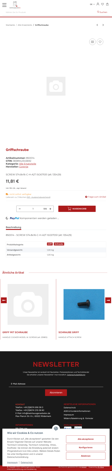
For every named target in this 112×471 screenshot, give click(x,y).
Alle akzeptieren (86, 439)
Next (108, 300)
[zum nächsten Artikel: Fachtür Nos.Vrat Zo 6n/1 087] (103, 25)
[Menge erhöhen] (50, 209)
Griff (50, 244)
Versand (23, 188)
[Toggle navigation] (4, 5)
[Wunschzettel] (102, 4)
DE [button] (91, 4)
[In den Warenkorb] (8, 34)
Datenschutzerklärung (76, 375)
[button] (98, 4)
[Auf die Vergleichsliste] (92, 42)
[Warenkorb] (107, 4)
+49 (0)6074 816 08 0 (33, 407)
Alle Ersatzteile (27, 163)
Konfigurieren (86, 447)
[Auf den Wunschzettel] (100, 42)
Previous (4, 300)
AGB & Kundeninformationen (77, 411)
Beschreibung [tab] (13, 227)
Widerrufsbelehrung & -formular (78, 418)
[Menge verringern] (19, 209)
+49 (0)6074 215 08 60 (33, 410)
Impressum (69, 415)
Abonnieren (56, 392)
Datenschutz (70, 407)
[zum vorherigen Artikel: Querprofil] (97, 25)
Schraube (59, 244)
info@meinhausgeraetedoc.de (36, 413)
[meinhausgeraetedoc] (15, 5)
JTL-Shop (100, 467)
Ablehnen (86, 456)
